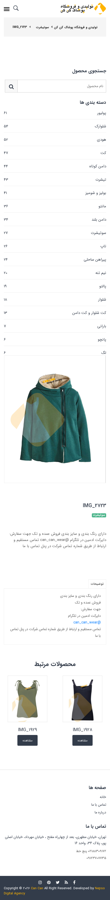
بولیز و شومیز (55, 193)
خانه (103, 797)
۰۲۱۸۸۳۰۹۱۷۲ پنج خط (91, 851)
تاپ (55, 246)
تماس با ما (98, 804)
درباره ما (100, 812)
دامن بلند (55, 220)
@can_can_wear (87, 622)
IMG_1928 (82, 729)
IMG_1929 (27, 729)
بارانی (55, 326)
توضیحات (97, 583)
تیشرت (55, 180)
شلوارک (55, 126)
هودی (55, 140)
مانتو (55, 206)
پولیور (55, 113)
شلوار (55, 299)
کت (55, 153)
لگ (55, 352)
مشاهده (82, 740)
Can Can (37, 888)
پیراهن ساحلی (55, 260)
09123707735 (96, 858)
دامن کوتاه (55, 166)
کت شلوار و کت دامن (55, 313)
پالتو (55, 286)
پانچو (55, 339)
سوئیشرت (55, 233)
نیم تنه (55, 273)
